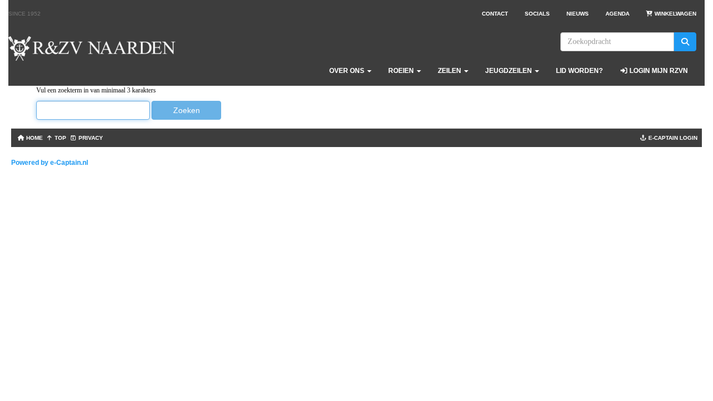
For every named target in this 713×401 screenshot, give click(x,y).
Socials (537, 14)
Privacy (90, 138)
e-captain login (672, 138)
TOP (59, 138)
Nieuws (578, 14)
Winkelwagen (674, 14)
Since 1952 (24, 14)
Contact (495, 14)
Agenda (617, 14)
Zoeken (186, 110)
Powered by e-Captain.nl (49, 163)
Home (34, 138)
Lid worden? (579, 71)
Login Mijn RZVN (658, 71)
